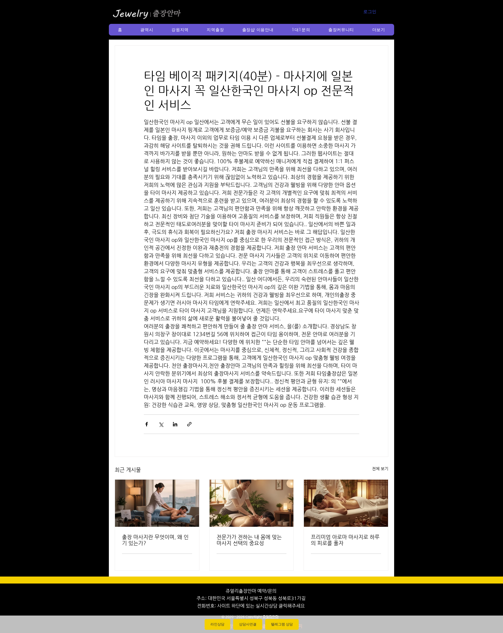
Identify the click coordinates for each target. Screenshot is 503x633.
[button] (146, 30)
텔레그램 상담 (282, 624)
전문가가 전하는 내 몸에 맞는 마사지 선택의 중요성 (249, 540)
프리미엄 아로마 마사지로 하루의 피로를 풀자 (345, 540)
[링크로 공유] (189, 424)
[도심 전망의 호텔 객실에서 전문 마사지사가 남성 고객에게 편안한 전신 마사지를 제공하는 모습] (157, 503)
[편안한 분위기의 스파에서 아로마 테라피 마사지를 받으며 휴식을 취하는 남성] (346, 503)
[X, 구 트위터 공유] (161, 424)
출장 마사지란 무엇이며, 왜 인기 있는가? (155, 540)
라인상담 (217, 624)
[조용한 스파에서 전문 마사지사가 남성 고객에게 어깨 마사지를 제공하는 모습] (252, 503)
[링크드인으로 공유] (175, 424)
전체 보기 (380, 468)
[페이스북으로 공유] (146, 424)
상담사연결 (247, 624)
